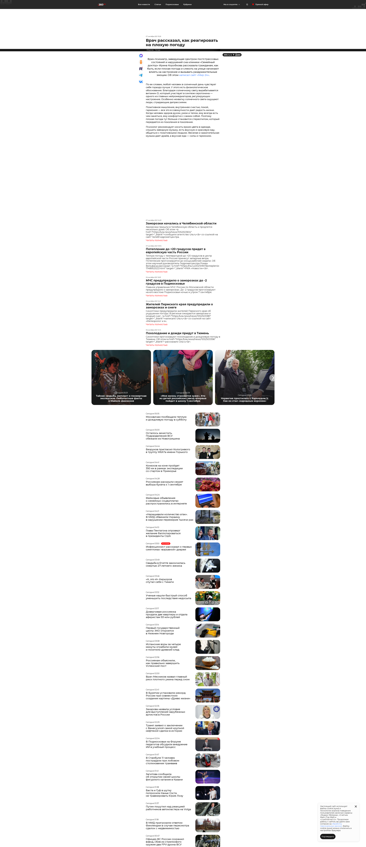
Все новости (144, 4)
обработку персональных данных (331, 825)
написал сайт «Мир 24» (194, 75)
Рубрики (187, 4)
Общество (150, 50)
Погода (157, 50)
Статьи (158, 4)
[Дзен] (232, 54)
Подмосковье (172, 4)
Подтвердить (327, 837)
